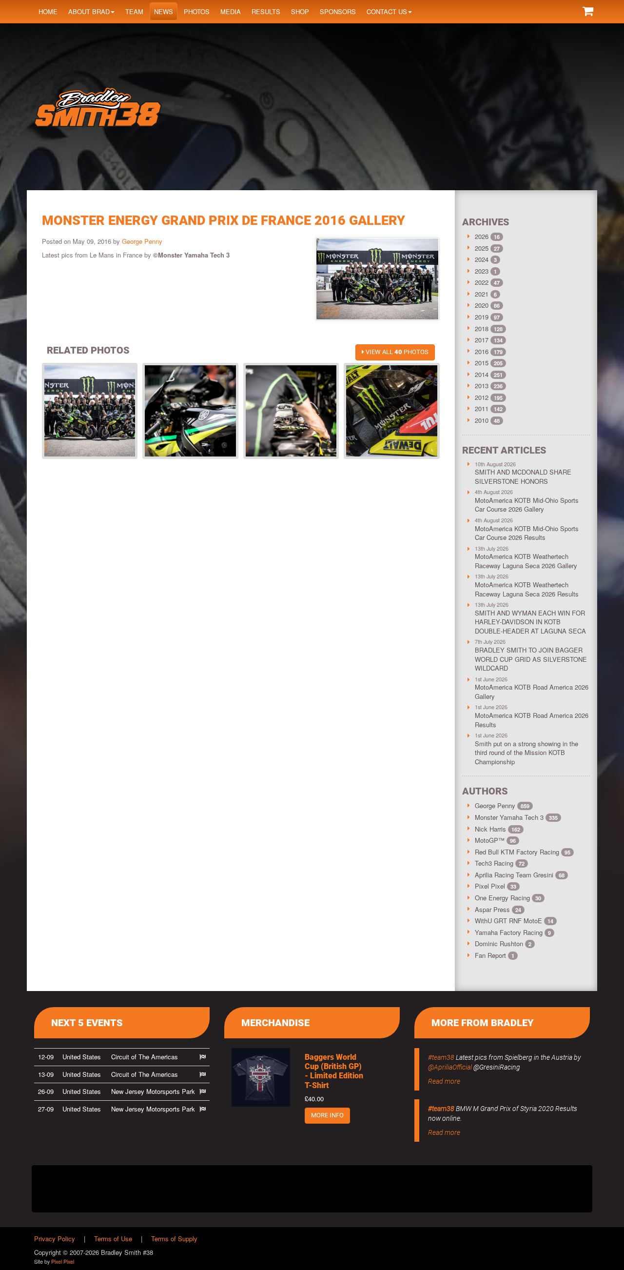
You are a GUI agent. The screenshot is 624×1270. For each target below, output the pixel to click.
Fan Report (494, 955)
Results (266, 11)
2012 (481, 397)
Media (230, 11)
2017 (481, 339)
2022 (481, 282)
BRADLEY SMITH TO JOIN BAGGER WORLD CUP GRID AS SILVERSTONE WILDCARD (531, 659)
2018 (481, 328)
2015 (481, 362)
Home (48, 11)
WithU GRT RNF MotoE (514, 920)
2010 (481, 420)
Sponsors (338, 11)
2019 (481, 316)
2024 (481, 259)
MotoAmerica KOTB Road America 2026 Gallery (531, 691)
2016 (481, 351)
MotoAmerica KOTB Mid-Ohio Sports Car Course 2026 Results (527, 533)
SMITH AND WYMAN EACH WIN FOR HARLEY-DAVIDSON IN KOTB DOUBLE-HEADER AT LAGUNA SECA (530, 621)
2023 (481, 271)
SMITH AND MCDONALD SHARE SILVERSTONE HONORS (523, 476)
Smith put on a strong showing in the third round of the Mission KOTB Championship (526, 752)
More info (327, 1115)
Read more (444, 1081)
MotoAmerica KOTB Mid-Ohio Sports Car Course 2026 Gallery (527, 505)
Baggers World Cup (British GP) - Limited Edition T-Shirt (334, 1071)
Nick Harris (497, 828)
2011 (481, 408)
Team (134, 11)
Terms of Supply (174, 1238)
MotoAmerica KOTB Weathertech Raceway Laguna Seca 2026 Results (527, 589)
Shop (300, 11)
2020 (481, 305)
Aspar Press (498, 909)
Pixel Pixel (495, 886)
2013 (481, 385)
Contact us (387, 11)
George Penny (142, 241)
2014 (481, 374)
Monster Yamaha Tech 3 (516, 817)
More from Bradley (482, 1023)
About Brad (89, 11)
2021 (481, 293)
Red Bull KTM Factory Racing (522, 851)
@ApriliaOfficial (450, 1067)
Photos (197, 11)
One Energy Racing (508, 897)
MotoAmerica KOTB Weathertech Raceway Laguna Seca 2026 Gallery (526, 561)
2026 (481, 236)
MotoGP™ (495, 840)
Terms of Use (113, 1238)
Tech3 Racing (500, 863)
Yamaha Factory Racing (513, 932)
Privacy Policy (54, 1238)
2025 (481, 248)
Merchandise (275, 1023)
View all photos (396, 352)
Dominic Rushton (503, 943)
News (163, 11)
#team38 (441, 1057)
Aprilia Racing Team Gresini (520, 874)
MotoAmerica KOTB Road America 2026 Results (531, 720)
